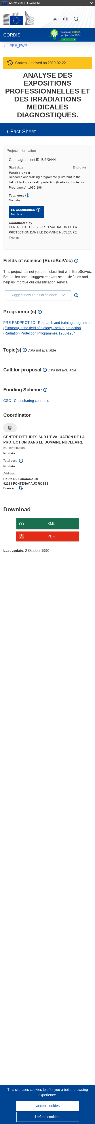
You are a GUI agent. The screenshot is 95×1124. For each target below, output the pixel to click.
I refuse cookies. (47, 1117)
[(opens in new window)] (18, 17)
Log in (55, 19)
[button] (65, 19)
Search (76, 19)
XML (51, 524)
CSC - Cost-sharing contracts (26, 401)
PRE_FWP (18, 46)
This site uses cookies (25, 1090)
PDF (51, 536)
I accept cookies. (47, 1106)
